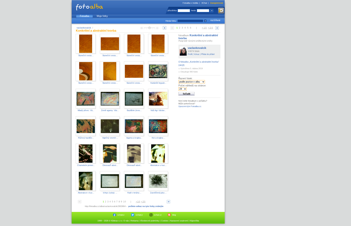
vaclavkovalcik (84, 28)
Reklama (134, 221)
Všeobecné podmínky (149, 221)
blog (174, 215)
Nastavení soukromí (179, 221)
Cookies (164, 221)
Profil (190, 54)
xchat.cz (158, 215)
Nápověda (194, 221)
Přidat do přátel (207, 54)
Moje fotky (102, 16)
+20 (210, 28)
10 (124, 201)
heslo (193, 10)
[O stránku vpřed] (217, 28)
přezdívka (172, 10)
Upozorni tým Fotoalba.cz (189, 106)
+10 (204, 28)
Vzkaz (196, 54)
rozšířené (215, 20)
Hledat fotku (170, 21)
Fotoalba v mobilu (190, 3)
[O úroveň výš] (164, 29)
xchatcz (120, 215)
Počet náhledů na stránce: (192, 85)
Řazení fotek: (185, 78)
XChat (204, 3)
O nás (126, 221)
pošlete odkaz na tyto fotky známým (145, 206)
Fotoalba (84, 16)
